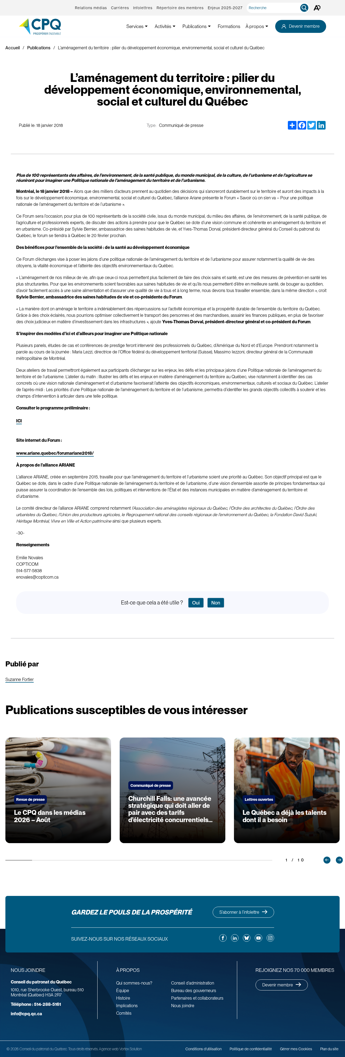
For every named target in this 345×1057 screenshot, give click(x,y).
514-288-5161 (36, 1004)
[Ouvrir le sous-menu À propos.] (267, 26)
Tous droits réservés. (83, 1049)
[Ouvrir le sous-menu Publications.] (209, 26)
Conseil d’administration (192, 983)
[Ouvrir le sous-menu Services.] (146, 26)
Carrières (120, 8)
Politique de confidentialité (251, 1049)
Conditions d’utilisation (203, 1049)
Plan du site (329, 1049)
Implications (127, 1005)
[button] (326, 860)
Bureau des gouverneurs (193, 990)
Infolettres (143, 8)
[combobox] (279, 8)
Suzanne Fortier (19, 679)
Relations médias (91, 8)
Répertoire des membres (180, 8)
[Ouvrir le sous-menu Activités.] (174, 26)
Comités (124, 1013)
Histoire (123, 998)
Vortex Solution (130, 1049)
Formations (229, 26)
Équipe (122, 990)
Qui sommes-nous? (134, 983)
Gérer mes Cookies (296, 1049)
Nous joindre (182, 1005)
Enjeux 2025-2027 (225, 8)
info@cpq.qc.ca (26, 1013)
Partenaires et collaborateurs (197, 998)
